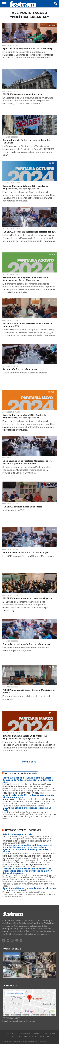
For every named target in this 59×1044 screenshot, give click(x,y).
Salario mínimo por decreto (17, 834)
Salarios (37, 1033)
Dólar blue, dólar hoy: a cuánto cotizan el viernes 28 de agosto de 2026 (29, 889)
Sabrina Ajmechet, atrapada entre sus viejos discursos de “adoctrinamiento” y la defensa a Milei (28, 780)
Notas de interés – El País (21, 773)
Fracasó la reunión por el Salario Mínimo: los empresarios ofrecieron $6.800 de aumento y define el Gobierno (27, 870)
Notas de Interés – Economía (23, 830)
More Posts (29, 762)
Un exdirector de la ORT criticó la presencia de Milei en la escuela (28, 796)
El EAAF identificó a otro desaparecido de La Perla (26, 809)
